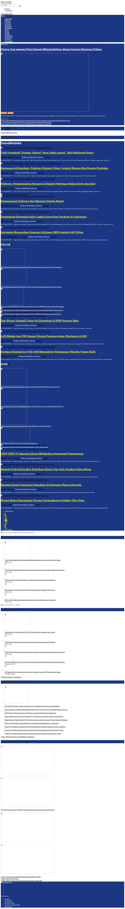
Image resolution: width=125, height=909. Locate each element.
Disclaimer (9, 901)
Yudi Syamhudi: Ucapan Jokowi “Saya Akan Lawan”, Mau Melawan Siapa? (47, 152)
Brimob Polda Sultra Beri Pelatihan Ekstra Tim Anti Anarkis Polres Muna (46, 469)
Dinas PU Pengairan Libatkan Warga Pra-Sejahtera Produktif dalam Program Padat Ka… (35, 727)
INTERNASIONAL (13, 237)
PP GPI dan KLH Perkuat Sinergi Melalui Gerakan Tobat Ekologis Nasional (30, 713)
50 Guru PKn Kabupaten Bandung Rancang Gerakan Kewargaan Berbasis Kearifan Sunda (35, 652)
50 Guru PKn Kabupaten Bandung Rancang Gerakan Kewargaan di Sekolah (30, 600)
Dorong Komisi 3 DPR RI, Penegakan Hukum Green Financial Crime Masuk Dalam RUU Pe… (32, 406)
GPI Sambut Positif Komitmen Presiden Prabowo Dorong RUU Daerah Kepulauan (33, 672)
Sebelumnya (9, 511)
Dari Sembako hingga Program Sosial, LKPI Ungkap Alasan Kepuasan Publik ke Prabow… (31, 287)
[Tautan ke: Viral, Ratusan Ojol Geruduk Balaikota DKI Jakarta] (27, 806)
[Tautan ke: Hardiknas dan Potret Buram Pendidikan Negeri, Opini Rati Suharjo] (24, 445)
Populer (7, 129)
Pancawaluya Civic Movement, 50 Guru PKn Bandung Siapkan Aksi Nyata (26, 124)
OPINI (11, 206)
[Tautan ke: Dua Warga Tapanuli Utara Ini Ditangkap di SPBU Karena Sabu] (23, 316)
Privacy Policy (10, 903)
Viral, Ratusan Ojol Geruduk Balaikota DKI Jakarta (18, 808)
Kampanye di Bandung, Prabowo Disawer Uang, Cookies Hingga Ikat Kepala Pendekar (54, 168)
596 (6, 518)
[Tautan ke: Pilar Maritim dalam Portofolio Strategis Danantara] (15, 441)
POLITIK (19, 157)
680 (6, 528)
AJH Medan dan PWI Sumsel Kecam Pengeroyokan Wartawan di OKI (44, 336)
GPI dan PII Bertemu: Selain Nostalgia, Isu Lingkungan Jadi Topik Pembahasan (32, 706)
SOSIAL (11, 221)
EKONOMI (4, 356)
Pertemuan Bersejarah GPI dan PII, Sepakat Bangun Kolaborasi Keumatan (26, 122)
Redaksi (7, 899)
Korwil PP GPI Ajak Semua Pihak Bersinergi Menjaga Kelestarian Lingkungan (32, 723)
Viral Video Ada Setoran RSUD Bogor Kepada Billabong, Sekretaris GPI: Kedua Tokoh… (30, 776)
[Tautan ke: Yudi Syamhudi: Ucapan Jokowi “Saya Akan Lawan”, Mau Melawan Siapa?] (26, 148)
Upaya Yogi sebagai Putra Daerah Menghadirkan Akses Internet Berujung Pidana (51, 49)
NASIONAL (11, 157)
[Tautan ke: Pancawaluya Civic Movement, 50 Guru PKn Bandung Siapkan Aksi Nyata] (9, 588)
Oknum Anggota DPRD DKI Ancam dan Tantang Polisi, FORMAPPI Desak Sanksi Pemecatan (32, 306)
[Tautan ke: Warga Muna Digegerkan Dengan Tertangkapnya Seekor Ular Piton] (25, 496)
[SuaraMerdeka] (6, 14)
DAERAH (4, 113)
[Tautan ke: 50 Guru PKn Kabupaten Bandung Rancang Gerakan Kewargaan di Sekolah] (9, 598)
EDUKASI (4, 458)
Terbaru (7, 128)
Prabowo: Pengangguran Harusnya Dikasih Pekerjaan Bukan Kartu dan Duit (48, 183)
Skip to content (6, 2)
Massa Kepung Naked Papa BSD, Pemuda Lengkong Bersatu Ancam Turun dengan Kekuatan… (36, 720)
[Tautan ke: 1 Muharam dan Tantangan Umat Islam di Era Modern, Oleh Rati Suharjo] (14, 424)
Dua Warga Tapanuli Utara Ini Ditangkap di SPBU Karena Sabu (40, 320)
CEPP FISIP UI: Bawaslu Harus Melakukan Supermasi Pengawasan (42, 453)
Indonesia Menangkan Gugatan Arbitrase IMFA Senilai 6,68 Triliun (42, 232)
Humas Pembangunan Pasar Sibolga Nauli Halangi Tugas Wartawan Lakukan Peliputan (31, 875)
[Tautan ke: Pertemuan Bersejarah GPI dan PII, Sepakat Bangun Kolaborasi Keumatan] (9, 578)
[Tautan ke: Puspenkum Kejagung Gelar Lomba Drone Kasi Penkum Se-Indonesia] (25, 212)
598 (6, 522)
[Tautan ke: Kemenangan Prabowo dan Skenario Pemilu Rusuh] (27, 196)
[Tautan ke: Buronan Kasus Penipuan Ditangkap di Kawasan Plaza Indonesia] (24, 480)
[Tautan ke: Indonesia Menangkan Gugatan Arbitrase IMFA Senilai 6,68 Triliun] (24, 227)
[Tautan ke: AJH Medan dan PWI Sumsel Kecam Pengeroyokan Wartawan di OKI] (25, 331)
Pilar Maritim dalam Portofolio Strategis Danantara (19, 443)
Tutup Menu (9, 11)
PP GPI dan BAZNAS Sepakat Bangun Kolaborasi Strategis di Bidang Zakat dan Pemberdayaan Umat (35, 121)
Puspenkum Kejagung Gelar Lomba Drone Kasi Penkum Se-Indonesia (43, 216)
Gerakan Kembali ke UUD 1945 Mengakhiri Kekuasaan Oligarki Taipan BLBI (48, 351)
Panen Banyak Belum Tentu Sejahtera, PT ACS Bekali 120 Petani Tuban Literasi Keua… (34, 716)
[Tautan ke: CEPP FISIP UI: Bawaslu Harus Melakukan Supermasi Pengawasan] (24, 449)
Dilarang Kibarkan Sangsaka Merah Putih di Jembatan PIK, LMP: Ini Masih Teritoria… (31, 843)
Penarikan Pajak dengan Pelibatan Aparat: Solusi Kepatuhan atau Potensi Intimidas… (30, 387)
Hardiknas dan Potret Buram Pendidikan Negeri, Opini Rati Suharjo (24, 447)
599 (6, 524)
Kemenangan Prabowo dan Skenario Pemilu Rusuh (32, 201)
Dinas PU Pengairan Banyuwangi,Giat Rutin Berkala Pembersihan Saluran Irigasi (33, 734)
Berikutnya (8, 530)
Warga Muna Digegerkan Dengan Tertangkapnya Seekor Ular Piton (42, 500)
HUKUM (10, 113)
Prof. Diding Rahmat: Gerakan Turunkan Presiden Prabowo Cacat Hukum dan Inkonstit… (31, 314)
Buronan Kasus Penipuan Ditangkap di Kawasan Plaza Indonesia (41, 484)
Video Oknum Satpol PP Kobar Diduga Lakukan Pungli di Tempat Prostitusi (27, 812)
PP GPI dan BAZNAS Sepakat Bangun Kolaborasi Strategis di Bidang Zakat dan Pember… (35, 570)
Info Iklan (8, 907)
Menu (3, 16)
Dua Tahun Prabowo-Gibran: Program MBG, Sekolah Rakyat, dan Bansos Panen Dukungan (31, 267)
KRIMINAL (11, 325)
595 (6, 517)
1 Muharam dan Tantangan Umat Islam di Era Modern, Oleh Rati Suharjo (26, 426)
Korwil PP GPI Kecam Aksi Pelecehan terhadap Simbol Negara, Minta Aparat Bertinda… (35, 662)
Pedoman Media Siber (12, 905)
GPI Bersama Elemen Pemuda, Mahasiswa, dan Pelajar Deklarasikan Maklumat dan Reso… (32, 310)
